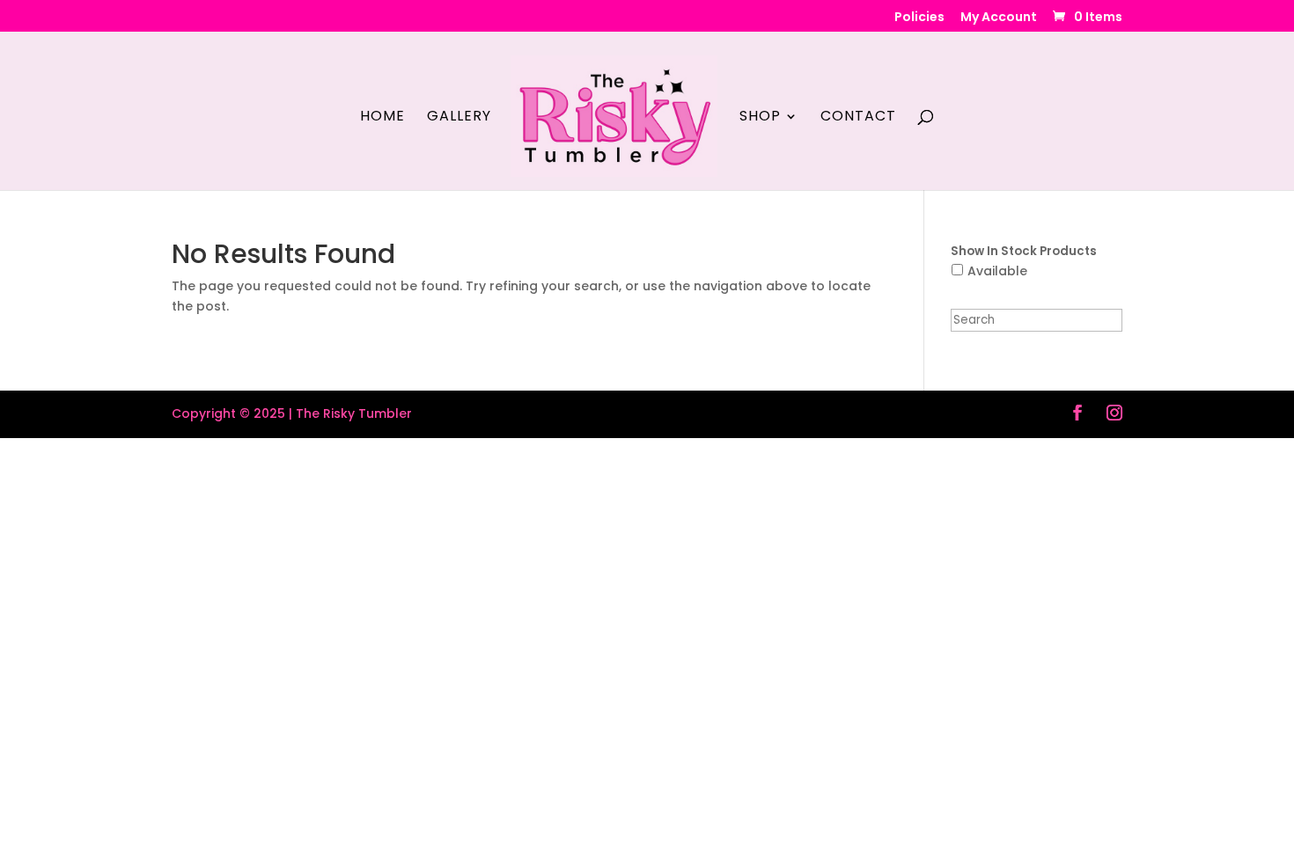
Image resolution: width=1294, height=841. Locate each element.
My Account (998, 18)
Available (997, 271)
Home (382, 118)
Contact (858, 118)
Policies (919, 18)
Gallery (459, 118)
